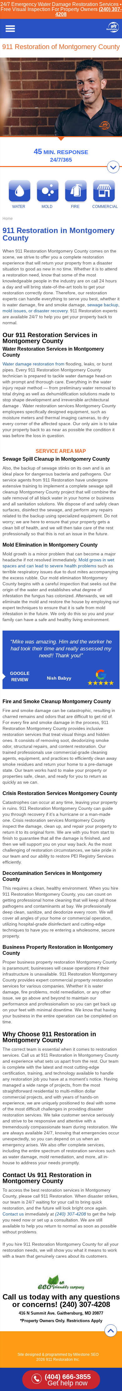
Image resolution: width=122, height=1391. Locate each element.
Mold (47, 206)
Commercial (103, 206)
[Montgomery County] (112, 30)
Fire (75, 206)
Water (18, 206)
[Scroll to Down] (113, 167)
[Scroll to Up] (110, 1330)
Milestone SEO (86, 1354)
